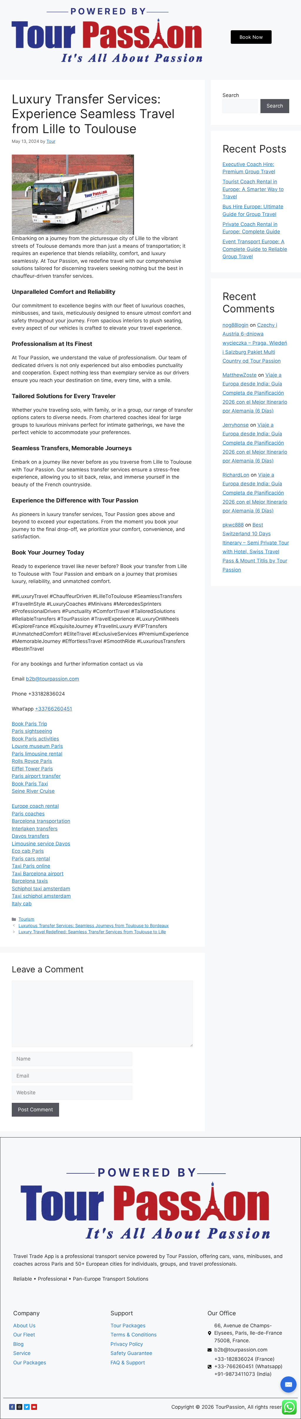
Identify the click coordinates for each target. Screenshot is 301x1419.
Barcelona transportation (41, 821)
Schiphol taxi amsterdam (41, 889)
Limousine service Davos (41, 844)
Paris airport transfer (36, 776)
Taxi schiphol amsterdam (41, 896)
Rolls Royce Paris (32, 761)
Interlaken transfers (35, 829)
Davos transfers (30, 836)
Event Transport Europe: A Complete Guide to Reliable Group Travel (255, 249)
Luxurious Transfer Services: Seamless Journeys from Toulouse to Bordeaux (94, 925)
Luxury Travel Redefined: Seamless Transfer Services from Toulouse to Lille (92, 931)
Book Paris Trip (29, 724)
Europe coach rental (35, 806)
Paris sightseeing (32, 731)
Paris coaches (28, 814)
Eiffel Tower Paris (32, 769)
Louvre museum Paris (37, 746)
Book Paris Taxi (30, 784)
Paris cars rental (31, 859)
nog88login (235, 325)
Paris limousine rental (37, 754)
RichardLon (236, 475)
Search (231, 95)
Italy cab (22, 904)
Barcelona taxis (30, 881)
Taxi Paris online (31, 866)
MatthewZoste (240, 375)
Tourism (26, 919)
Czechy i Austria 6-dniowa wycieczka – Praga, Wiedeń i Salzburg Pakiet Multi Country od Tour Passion (255, 343)
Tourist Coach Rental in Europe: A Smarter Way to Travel (253, 189)
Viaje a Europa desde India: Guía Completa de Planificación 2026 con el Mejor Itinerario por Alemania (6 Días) (255, 393)
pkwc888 (233, 525)
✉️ (288, 1384)
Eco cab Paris (28, 851)
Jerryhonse (236, 425)
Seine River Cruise (33, 791)
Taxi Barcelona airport (37, 874)
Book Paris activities (35, 739)
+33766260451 (53, 709)
